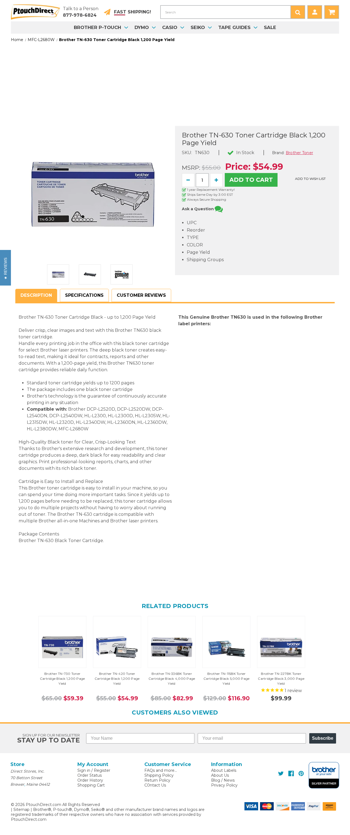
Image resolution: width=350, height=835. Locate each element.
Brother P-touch (97, 27)
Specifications (84, 295)
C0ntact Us (155, 785)
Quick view (62, 642)
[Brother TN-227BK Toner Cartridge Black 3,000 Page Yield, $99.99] (281, 647)
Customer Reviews (141, 295)
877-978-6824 (80, 15)
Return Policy (157, 780)
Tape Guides (234, 27)
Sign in (83, 770)
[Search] (297, 12)
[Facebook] (291, 773)
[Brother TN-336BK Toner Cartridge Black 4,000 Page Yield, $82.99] (172, 647)
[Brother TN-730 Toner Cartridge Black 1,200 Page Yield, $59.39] (62, 647)
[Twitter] (281, 773)
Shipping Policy (159, 775)
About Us (220, 775)
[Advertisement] (175, 87)
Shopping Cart (91, 785)
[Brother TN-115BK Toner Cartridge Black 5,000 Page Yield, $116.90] (226, 647)
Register (102, 770)
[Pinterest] (301, 773)
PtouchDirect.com (28, 819)
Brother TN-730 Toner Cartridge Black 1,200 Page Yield (62, 679)
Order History (90, 780)
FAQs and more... (160, 770)
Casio (169, 27)
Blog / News (223, 780)
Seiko (198, 27)
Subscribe (322, 738)
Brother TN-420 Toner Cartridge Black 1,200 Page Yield (117, 679)
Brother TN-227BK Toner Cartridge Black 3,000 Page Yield (281, 679)
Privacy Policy (224, 785)
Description (36, 295)
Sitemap (21, 809)
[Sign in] (315, 12)
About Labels (223, 770)
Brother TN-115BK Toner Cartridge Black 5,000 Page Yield (226, 679)
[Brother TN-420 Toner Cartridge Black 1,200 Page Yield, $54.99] (117, 647)
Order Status (89, 775)
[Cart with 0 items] (332, 12)
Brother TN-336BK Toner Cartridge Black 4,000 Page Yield (171, 679)
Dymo (142, 27)
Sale (270, 27)
